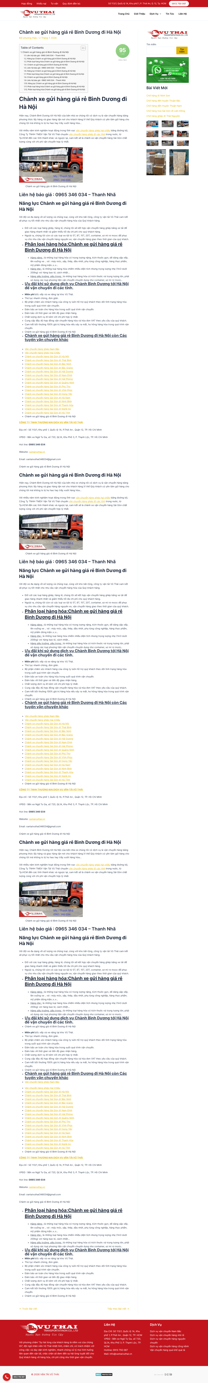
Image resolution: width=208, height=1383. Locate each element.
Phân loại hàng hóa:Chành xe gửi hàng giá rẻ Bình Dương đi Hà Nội (55, 61)
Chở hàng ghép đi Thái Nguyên (163, 116)
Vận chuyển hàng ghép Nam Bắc (42, 349)
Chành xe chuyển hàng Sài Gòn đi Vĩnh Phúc (48, 390)
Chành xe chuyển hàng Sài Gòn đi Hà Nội (47, 356)
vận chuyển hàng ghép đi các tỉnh (87, 134)
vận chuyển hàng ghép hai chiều (93, 130)
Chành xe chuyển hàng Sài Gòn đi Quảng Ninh (49, 382)
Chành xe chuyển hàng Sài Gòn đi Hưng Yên (48, 394)
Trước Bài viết (28, 1309)
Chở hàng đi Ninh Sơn (158, 95)
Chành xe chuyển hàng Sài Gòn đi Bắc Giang (49, 367)
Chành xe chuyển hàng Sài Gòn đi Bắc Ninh (48, 364)
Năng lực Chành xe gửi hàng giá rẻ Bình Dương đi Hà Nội (51, 58)
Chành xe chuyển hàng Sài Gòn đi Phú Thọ (47, 386)
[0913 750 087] (7, 1377)
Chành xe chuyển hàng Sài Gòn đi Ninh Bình (48, 401)
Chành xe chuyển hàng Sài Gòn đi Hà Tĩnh (47, 412)
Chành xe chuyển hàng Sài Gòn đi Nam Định (48, 375)
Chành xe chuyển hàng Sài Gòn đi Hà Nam (47, 397)
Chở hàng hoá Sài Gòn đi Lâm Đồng (165, 110)
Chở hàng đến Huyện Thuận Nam (164, 105)
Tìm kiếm (151, 44)
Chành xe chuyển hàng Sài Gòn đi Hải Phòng (49, 379)
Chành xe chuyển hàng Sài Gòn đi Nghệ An (48, 408)
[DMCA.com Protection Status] (103, 1374)
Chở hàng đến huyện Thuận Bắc (163, 100)
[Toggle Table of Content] (82, 48)
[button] (179, 3)
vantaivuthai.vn (37, 451)
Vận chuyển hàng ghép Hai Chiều (42, 352)
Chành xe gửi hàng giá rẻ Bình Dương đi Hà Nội (45, 52)
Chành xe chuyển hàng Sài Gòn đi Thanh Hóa (49, 405)
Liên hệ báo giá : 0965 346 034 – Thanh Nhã (46, 55)
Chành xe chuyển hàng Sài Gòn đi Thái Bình (48, 360)
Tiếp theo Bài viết (118, 1309)
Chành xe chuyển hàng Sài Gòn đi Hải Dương (49, 371)
